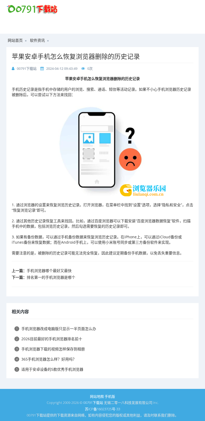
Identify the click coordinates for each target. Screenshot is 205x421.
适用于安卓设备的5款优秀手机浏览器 (49, 369)
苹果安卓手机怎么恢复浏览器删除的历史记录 (76, 56)
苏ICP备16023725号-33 (102, 409)
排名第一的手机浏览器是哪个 (51, 277)
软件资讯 (37, 40)
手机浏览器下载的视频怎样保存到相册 (50, 348)
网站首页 (15, 40)
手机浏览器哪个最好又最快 (49, 270)
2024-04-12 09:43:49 (61, 68)
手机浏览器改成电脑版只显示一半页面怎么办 (56, 328)
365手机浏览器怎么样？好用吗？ (46, 359)
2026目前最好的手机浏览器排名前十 (49, 338)
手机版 (110, 396)
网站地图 (97, 396)
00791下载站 (27, 68)
